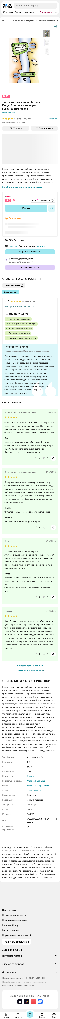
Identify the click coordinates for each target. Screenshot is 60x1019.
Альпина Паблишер (36, 781)
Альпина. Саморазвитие (38, 785)
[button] (30, 957)
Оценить (53, 118)
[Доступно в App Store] (19, 1001)
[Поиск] (30, 1014)
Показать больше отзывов (30, 665)
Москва (13, 246)
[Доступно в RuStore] (40, 1001)
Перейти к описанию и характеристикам (22, 187)
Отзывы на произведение (28, 670)
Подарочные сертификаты (15, 920)
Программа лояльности (14, 915)
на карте (41, 246)
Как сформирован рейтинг (18, 306)
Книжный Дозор (10, 925)
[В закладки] (51, 208)
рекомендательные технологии (18, 985)
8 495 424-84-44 (12, 950)
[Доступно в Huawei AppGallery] (33, 1001)
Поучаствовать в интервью (15, 935)
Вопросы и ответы (11, 930)
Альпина (31, 776)
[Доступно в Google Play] (26, 1001)
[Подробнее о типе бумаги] (34, 804)
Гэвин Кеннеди (9, 112)
